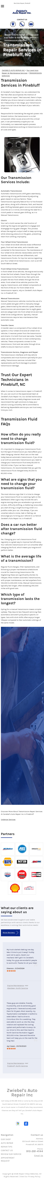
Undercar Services (8, 819)
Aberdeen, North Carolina (17, 988)
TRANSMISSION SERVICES (15, 40)
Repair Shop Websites (28, 1174)
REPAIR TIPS (6, 1147)
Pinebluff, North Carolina (17, 1066)
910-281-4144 (16, 1101)
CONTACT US (7, 1150)
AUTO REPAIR (7, 1143)
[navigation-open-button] (2, 6)
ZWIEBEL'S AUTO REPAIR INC (16, 35)
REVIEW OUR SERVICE (11, 1154)
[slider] (11, 971)
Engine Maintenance (15, 985)
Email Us (38, 1156)
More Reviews (9, 932)
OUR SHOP (6, 1139)
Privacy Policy (34, 1176)
